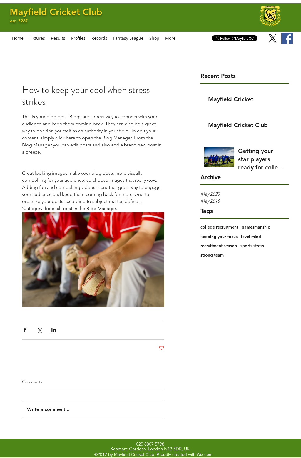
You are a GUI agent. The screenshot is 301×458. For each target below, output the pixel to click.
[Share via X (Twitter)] (39, 330)
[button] (78, 38)
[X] (272, 38)
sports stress (252, 245)
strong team (212, 255)
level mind (251, 236)
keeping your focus (219, 236)
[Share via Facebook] (25, 330)
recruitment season (218, 245)
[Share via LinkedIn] (53, 330)
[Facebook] (287, 38)
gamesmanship (256, 227)
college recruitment (219, 227)
